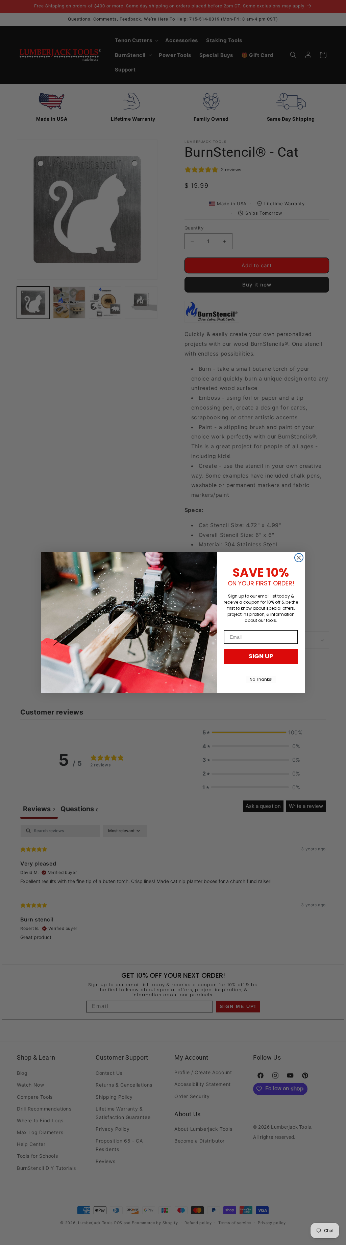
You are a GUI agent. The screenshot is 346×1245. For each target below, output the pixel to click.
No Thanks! (261, 679)
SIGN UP (261, 656)
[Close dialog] (299, 557)
